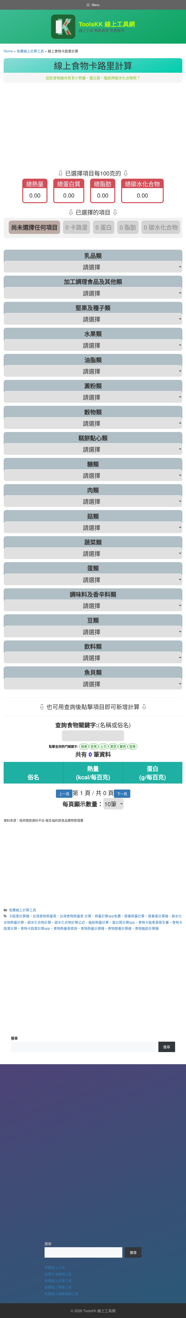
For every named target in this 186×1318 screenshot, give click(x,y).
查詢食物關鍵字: (76, 725)
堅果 (132, 746)
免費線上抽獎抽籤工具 (61, 1293)
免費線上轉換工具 (58, 1286)
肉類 (93, 490)
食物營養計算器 (120, 928)
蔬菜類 (93, 542)
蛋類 (93, 568)
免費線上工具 (55, 1267)
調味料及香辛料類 (93, 594)
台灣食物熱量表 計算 (75, 915)
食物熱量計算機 (92, 928)
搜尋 (14, 1038)
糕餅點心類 (93, 438)
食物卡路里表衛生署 (153, 922)
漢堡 (113, 746)
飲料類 (93, 646)
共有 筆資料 (93, 754)
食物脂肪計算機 (147, 928)
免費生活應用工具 (58, 1273)
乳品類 (93, 255)
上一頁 (64, 793)
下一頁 (122, 793)
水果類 (93, 333)
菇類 (93, 516)
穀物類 (93, 412)
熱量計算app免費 (108, 915)
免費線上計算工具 (30, 50)
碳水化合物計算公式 (69, 922)
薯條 (123, 746)
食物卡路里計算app (35, 928)
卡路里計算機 (19, 915)
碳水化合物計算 (39, 922)
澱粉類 (93, 386)
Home (8, 50)
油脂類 (93, 360)
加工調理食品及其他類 (93, 281)
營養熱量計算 (134, 915)
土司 (103, 746)
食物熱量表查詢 (65, 928)
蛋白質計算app (123, 922)
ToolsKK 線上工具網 (107, 24)
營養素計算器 (158, 915)
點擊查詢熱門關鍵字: (63, 746)
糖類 (93, 464)
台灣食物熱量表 (44, 915)
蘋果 (84, 746)
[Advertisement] (93, 124)
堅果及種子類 (93, 308)
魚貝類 (93, 672)
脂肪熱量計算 (98, 922)
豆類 (93, 620)
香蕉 (94, 746)
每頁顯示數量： (82, 804)
